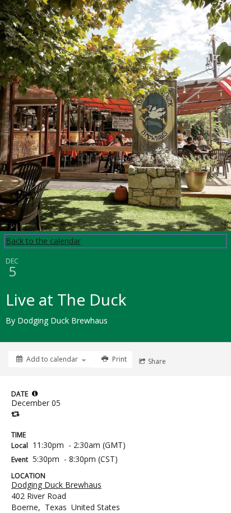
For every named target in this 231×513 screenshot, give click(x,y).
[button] (35, 393)
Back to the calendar (43, 240)
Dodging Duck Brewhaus (56, 484)
